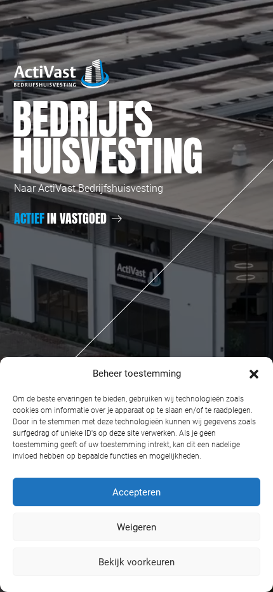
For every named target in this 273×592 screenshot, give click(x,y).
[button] (254, 373)
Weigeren (136, 527)
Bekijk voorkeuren (136, 562)
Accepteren (136, 492)
